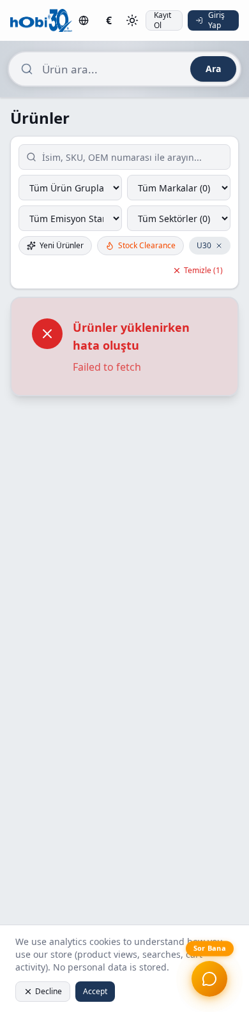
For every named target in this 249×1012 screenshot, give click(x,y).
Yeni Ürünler (62, 245)
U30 (204, 245)
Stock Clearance (147, 245)
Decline (48, 991)
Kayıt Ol (162, 20)
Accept (95, 991)
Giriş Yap (216, 20)
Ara (213, 69)
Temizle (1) (203, 270)
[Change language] (83, 20)
